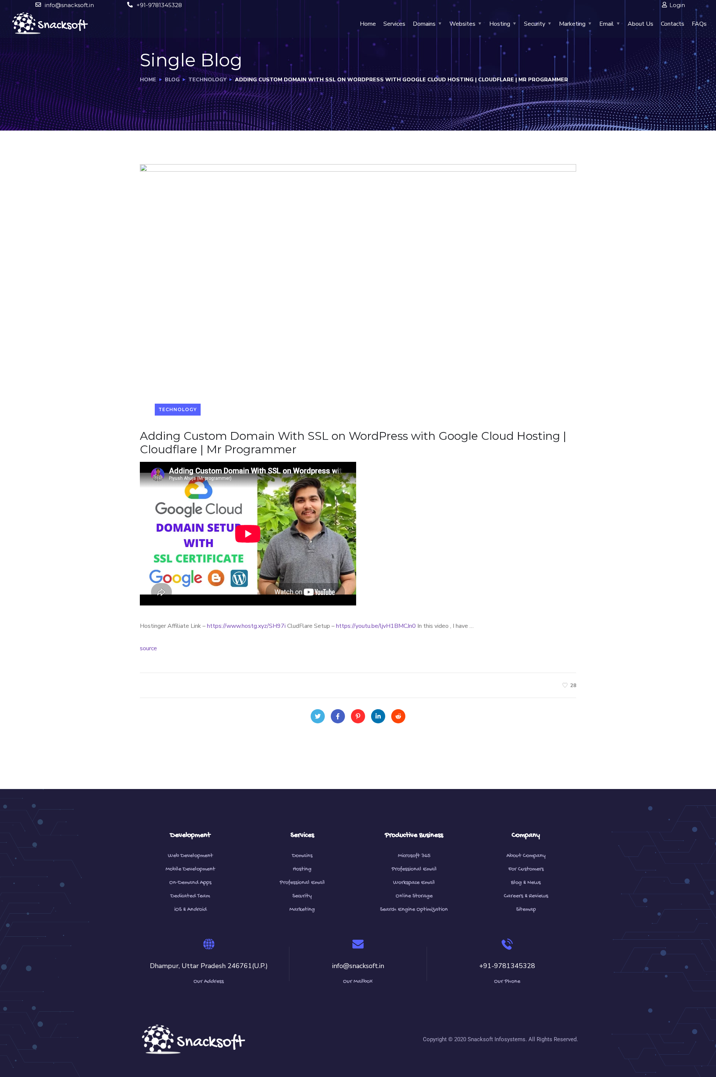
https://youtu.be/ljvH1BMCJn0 (376, 626)
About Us (640, 24)
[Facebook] (338, 716)
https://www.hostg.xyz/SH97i (246, 626)
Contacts (672, 24)
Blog (172, 79)
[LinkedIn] (378, 716)
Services (394, 24)
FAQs (699, 24)
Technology (207, 79)
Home (368, 24)
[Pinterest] (358, 716)
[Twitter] (318, 716)
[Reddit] (398, 716)
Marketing (572, 24)
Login (677, 5)
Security (534, 24)
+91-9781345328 (159, 5)
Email (606, 24)
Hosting (499, 24)
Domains (424, 24)
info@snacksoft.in (69, 5)
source (148, 648)
